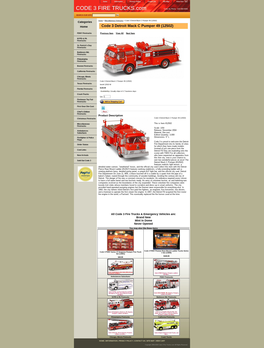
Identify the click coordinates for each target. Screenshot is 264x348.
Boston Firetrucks (85, 66)
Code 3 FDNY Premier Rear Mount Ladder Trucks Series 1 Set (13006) (166, 252)
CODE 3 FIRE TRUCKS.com (111, 8)
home (105, 1)
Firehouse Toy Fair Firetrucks (85, 101)
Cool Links (81, 150)
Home (100, 21)
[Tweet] (103, 109)
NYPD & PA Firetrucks (120, 297)
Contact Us (152, 1)
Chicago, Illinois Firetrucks (120, 337)
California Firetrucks (166, 317)
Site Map (166, 1)
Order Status (82, 145)
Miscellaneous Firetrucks (114, 21)
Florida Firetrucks (85, 89)
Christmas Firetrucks (86, 119)
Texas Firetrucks (84, 84)
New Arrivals (82, 155)
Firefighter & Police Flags (85, 139)
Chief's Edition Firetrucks (83, 113)
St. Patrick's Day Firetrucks (84, 46)
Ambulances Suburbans (120, 276)
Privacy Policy (135, 1)
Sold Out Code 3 (84, 161)
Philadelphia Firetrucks (120, 317)
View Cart (179, 1)
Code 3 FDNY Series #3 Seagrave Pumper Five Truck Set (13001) (120, 253)
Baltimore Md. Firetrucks (166, 297)
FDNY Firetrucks (166, 277)
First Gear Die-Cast (85, 106)
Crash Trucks (166, 337)
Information (118, 1)
